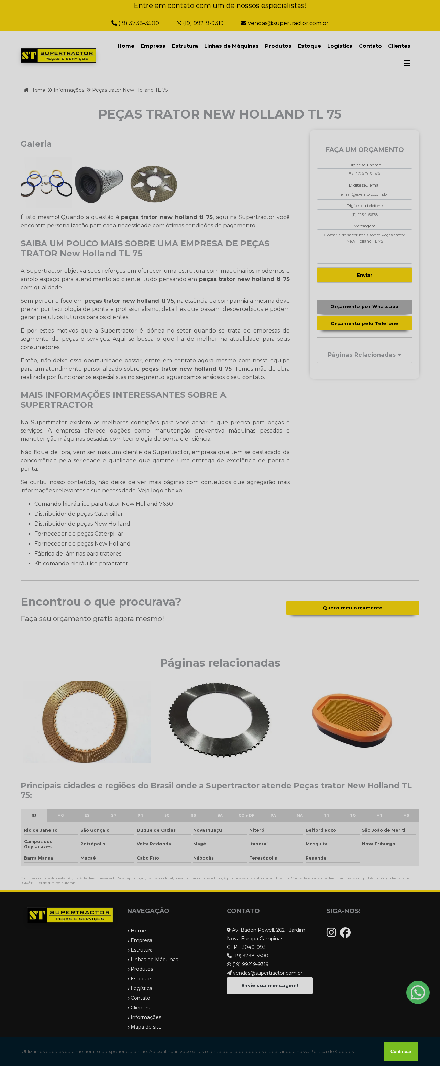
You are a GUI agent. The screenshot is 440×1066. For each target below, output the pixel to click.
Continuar (400, 1051)
